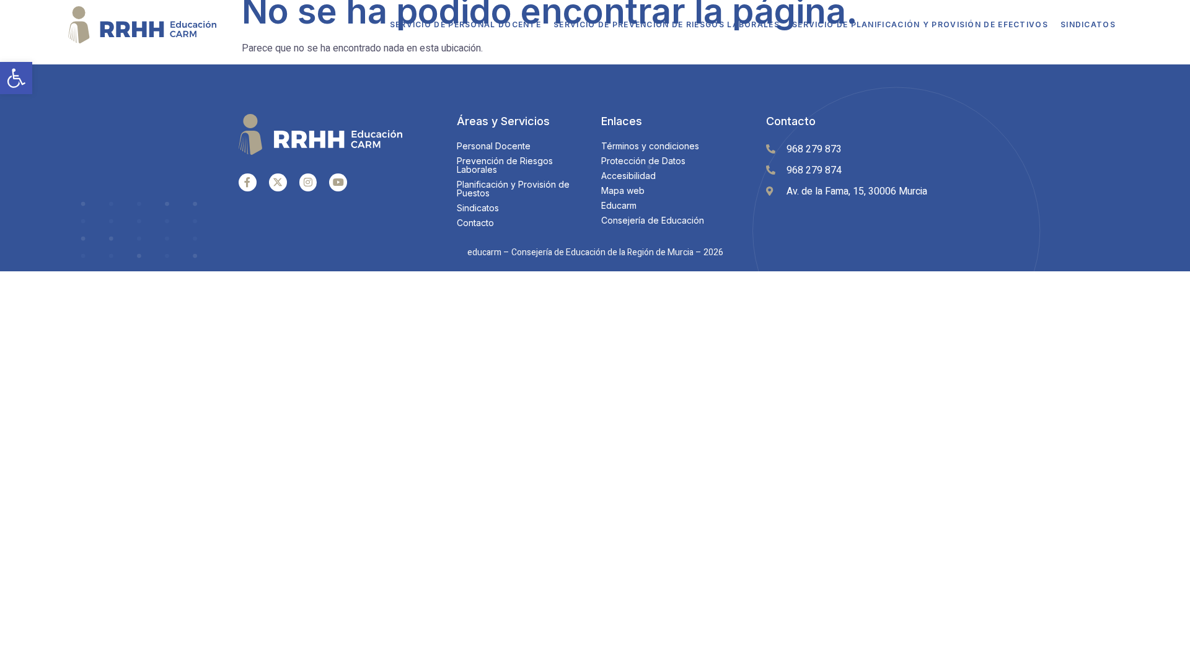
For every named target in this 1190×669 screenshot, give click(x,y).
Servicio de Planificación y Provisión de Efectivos (920, 24)
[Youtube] (338, 182)
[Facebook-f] (248, 182)
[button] (16, 78)
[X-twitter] (278, 182)
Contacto (791, 121)
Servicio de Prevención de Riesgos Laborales (666, 24)
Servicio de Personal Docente (465, 24)
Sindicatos (1088, 24)
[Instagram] (308, 182)
